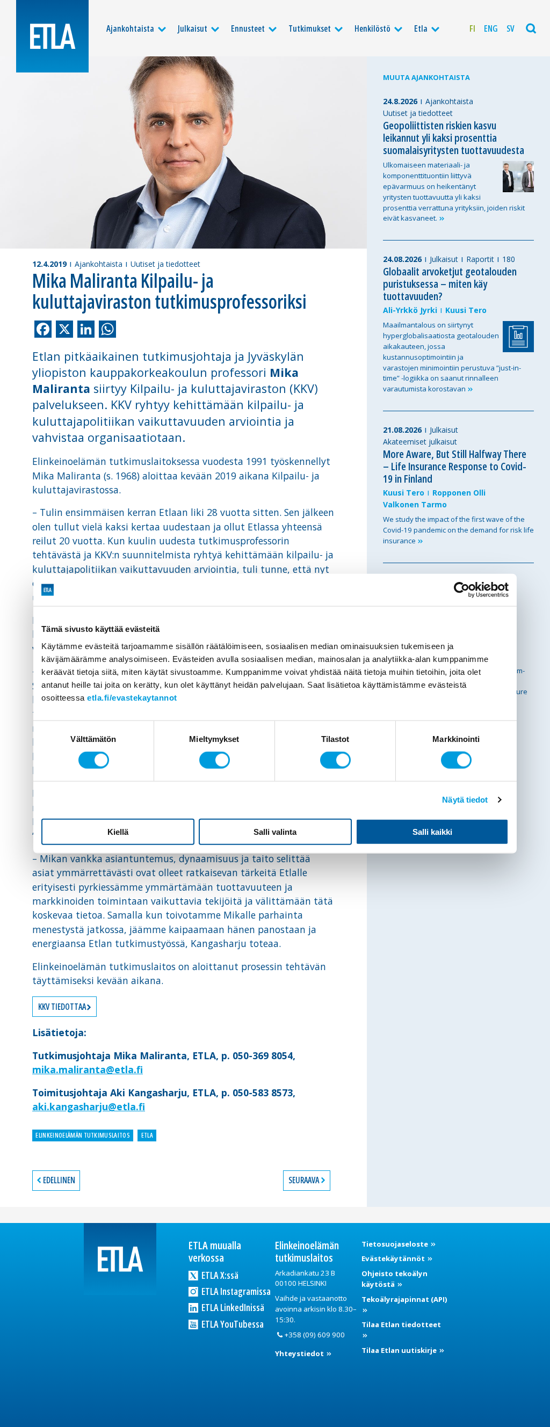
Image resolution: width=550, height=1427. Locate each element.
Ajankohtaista (130, 28)
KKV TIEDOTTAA (62, 1007)
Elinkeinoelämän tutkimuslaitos (82, 1135)
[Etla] (52, 36)
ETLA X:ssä (219, 1275)
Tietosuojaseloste (395, 1244)
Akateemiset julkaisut (420, 441)
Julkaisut (192, 28)
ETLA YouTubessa (232, 1323)
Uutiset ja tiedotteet (165, 264)
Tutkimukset (309, 28)
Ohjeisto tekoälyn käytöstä (394, 1279)
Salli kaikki (432, 831)
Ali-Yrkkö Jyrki (410, 310)
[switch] (214, 760)
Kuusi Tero (466, 310)
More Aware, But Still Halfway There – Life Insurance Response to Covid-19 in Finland (454, 466)
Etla (421, 28)
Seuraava (303, 1180)
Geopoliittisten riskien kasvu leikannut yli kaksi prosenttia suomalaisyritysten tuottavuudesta (453, 137)
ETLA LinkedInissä (232, 1307)
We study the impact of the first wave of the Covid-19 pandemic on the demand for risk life (458, 529)
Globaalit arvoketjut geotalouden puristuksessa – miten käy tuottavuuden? (450, 283)
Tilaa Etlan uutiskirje (399, 1350)
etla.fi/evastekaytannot (132, 697)
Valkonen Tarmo (415, 504)
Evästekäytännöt (393, 1258)
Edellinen (59, 1180)
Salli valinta (275, 831)
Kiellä (117, 831)
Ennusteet (248, 28)
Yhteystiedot (300, 1353)
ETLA (147, 1135)
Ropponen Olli (459, 492)
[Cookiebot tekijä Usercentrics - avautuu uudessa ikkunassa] (462, 590)
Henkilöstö (372, 28)
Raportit (480, 259)
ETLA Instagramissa (235, 1291)
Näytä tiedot (465, 799)
